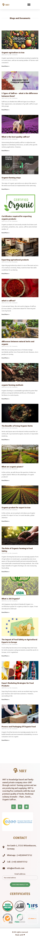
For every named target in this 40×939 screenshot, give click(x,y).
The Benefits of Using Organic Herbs (17, 426)
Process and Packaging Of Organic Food (19, 726)
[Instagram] (20, 807)
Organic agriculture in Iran (13, 52)
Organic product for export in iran (16, 507)
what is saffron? (8, 300)
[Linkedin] (26, 807)
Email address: (20, 874)
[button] (29, 4)
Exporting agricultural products (15, 260)
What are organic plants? (12, 467)
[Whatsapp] (13, 807)
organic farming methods (12, 385)
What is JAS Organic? (11, 599)
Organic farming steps (11, 177)
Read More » (5, 66)
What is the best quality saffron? (16, 137)
